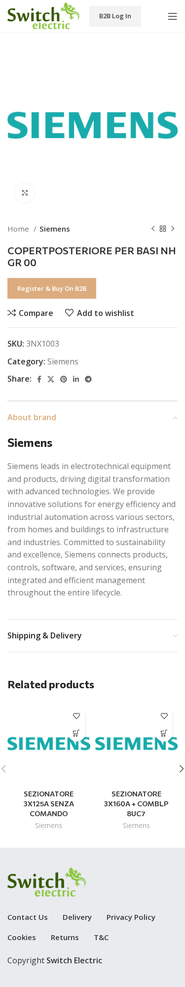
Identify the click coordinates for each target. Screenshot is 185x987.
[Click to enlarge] (25, 193)
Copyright (54, 960)
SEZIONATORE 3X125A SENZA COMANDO (49, 803)
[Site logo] (43, 15)
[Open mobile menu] (173, 16)
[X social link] (50, 379)
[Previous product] (153, 229)
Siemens (54, 229)
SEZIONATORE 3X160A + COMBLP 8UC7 (136, 803)
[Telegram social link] (88, 379)
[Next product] (173, 229)
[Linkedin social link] (76, 379)
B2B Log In (115, 15)
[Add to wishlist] (76, 715)
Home (19, 229)
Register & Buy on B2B (51, 288)
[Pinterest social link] (63, 379)
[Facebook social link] (39, 379)
